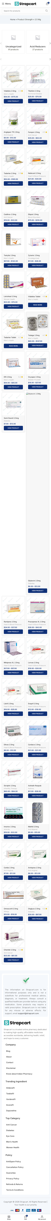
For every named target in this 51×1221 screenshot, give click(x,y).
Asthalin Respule (34, 786)
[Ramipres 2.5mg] (13, 607)
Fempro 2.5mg (34, 132)
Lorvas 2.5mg (33, 663)
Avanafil (10, 1105)
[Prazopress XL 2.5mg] (37, 607)
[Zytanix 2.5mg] (37, 241)
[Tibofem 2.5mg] (37, 76)
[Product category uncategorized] (13, 41)
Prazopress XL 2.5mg (36, 622)
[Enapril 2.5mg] (37, 689)
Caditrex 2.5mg (10, 214)
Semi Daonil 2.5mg (11, 418)
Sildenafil (10, 1088)
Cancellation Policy (15, 1167)
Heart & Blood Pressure (37, 176)
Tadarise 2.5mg (10, 173)
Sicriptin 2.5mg (10, 786)
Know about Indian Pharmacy (19, 1074)
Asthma (31, 788)
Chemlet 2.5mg (10, 950)
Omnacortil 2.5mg (11, 909)
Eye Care (10, 1136)
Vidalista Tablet (34, 296)
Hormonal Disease (35, 94)
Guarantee (11, 1173)
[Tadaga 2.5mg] (37, 322)
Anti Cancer (32, 135)
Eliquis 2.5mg (33, 214)
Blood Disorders (34, 217)
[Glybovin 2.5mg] (37, 485)
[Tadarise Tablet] (13, 323)
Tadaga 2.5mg (33, 335)
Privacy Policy (12, 1178)
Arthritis (7, 829)
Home (12, 19)
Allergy (6, 911)
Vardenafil (10, 1099)
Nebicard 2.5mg (34, 173)
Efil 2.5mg (8, 377)
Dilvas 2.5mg (9, 745)
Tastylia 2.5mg (9, 255)
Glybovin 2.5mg (34, 581)
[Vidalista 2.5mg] (13, 76)
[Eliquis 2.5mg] (37, 200)
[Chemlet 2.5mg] (13, 935)
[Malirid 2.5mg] (37, 812)
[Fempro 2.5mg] (37, 118)
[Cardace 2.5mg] (37, 730)
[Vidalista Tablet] (37, 282)
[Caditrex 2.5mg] (13, 200)
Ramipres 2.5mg (10, 622)
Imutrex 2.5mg (9, 827)
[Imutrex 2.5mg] (13, 812)
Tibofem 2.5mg (34, 91)
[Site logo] (25, 3)
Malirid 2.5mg (33, 827)
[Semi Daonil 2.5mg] (13, 404)
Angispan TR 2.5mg (11, 132)
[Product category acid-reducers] (37, 41)
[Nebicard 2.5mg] (37, 159)
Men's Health (9, 94)
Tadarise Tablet (10, 337)
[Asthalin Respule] (37, 771)
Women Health (9, 299)
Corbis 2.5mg (9, 868)
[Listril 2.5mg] (13, 689)
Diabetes (7, 421)
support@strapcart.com (28, 1013)
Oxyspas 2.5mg (34, 377)
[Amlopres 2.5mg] (37, 853)
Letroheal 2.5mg (10, 296)
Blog (8, 1051)
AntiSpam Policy (13, 1161)
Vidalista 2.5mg (10, 91)
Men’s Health (12, 1142)
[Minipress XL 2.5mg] (13, 648)
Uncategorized (33, 258)
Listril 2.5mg (8, 704)
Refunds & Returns (14, 1184)
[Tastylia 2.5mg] (13, 241)
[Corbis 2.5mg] (13, 853)
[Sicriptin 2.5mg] (13, 771)
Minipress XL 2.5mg (11, 663)
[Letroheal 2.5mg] (13, 282)
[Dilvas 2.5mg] (13, 730)
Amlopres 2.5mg (34, 868)
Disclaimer (11, 1068)
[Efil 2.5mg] (13, 362)
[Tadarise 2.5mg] (13, 159)
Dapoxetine (11, 1110)
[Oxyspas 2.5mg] (37, 362)
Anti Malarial (32, 829)
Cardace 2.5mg (34, 745)
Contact (9, 1062)
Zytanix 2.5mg (34, 255)
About (9, 1057)
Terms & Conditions (15, 1190)
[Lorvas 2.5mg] (37, 648)
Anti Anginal (8, 135)
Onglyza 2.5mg (34, 909)
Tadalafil (10, 1093)
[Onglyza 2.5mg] (37, 894)
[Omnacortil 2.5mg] (13, 894)
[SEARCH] (46, 10)
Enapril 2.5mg (33, 704)
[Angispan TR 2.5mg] (13, 118)
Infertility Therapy (10, 788)
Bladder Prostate (34, 380)
